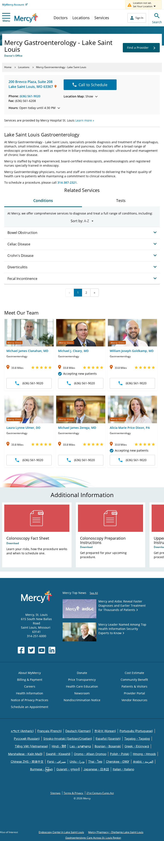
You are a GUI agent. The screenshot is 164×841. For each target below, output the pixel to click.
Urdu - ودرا (77, 761)
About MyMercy (29, 673)
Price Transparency (82, 680)
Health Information (29, 693)
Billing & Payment (29, 680)
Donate (82, 673)
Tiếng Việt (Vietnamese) (31, 746)
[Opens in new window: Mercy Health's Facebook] (21, 650)
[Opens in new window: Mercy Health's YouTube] (41, 650)
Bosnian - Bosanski (108, 746)
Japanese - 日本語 (96, 769)
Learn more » (84, 120)
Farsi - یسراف (56, 761)
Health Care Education (82, 686)
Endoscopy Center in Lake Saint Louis (61, 832)
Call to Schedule (93, 84)
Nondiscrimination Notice (82, 700)
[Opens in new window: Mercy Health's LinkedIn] (51, 650)
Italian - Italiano (123, 769)
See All (94, 593)
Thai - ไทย (95, 761)
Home (8, 67)
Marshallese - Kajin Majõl (25, 754)
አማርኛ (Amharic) (22, 731)
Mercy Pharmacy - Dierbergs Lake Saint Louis (115, 832)
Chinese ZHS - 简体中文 (27, 761)
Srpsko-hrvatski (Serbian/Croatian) (67, 738)
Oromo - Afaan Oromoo (90, 754)
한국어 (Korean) (105, 731)
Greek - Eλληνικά (136, 746)
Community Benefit (134, 680)
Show (78, 96)
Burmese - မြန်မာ (41, 769)
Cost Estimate (134, 673)
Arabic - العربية (143, 761)
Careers (29, 686)
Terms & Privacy (74, 793)
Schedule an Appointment (29, 707)
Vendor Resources (134, 700)
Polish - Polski (119, 754)
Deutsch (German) (78, 731)
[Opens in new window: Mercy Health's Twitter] (31, 650)
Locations (81, 17)
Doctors (61, 17)
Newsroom (82, 693)
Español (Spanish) (108, 738)
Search (157, 22)
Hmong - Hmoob (144, 754)
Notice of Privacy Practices (29, 700)
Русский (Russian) (27, 738)
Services (101, 17)
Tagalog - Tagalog (137, 738)
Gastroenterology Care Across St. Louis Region (93, 837)
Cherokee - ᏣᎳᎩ (117, 761)
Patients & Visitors (134, 686)
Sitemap (55, 793)
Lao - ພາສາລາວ (80, 746)
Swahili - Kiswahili (58, 754)
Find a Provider (138, 48)
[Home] (26, 17)
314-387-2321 (67, 182)
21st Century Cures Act (100, 793)
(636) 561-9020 (30, 96)
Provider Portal (134, 693)
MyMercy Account (13, 4)
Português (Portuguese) (136, 731)
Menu (6, 21)
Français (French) (49, 731)
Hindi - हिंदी (59, 746)
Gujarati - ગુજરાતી (68, 769)
